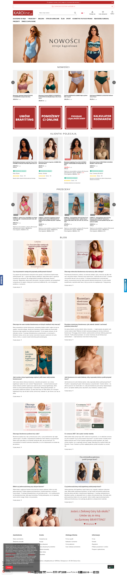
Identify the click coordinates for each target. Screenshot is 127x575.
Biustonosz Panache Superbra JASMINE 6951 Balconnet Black (50, 163)
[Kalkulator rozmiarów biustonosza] (102, 117)
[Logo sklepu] (23, 13)
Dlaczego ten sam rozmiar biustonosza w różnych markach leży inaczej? (36, 324)
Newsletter (42, 554)
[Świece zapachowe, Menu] (36, 21)
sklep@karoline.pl (49, 560)
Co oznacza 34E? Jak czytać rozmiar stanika (79, 433)
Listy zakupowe (43, 544)
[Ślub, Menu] (65, 18)
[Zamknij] (112, 2)
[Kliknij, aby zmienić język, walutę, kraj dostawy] (83, 12)
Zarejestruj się (43, 539)
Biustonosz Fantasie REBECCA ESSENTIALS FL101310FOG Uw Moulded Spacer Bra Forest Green (50, 97)
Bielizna (41, 18)
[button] (114, 43)
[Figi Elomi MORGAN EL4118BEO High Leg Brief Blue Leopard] (76, 82)
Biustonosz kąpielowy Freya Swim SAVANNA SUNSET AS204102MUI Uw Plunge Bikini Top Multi (75, 163)
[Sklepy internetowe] (111, 567)
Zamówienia (17, 535)
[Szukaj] (75, 13)
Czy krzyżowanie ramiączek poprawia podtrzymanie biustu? (32, 271)
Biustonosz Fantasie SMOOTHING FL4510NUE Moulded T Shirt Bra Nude (101, 163)
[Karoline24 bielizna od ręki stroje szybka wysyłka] (63, 43)
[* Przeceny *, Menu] (37, 18)
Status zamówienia (18, 539)
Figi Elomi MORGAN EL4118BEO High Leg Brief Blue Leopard (75, 96)
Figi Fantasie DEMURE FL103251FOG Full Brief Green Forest (101, 96)
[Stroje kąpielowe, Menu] (60, 18)
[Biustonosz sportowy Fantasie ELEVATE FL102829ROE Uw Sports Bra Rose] (25, 82)
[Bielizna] (50, 117)
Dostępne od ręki (19, 18)
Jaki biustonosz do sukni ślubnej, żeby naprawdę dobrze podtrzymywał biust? (88, 378)
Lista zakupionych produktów (47, 546)
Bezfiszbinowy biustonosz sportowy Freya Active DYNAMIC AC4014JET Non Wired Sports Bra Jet (25, 163)
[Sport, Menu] (71, 18)
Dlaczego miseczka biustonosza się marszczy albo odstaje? (84, 271)
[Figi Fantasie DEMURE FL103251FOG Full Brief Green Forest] (102, 82)
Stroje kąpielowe (52, 18)
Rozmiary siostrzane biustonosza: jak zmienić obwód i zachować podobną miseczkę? (86, 325)
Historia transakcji (44, 549)
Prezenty (16, 21)
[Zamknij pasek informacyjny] (112, 6)
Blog (63, 237)
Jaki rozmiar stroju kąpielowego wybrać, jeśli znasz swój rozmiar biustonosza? (34, 378)
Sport (68, 18)
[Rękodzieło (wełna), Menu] (109, 18)
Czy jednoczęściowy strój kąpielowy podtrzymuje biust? (83, 486)
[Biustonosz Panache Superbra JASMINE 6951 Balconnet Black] (51, 149)
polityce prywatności (11, 553)
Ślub (63, 18)
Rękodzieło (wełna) (101, 18)
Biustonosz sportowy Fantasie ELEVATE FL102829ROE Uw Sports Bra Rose (23, 96)
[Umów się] (24, 117)
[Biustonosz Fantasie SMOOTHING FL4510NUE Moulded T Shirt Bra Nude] (102, 149)
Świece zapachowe (29, 21)
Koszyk (41, 541)
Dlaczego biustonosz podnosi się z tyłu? (26, 433)
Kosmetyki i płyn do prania (82, 18)
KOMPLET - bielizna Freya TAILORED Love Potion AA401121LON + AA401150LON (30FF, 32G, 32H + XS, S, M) (25, 219)
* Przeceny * (32, 18)
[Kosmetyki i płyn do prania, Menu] (93, 18)
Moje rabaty (42, 552)
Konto (41, 535)
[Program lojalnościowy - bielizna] (76, 117)
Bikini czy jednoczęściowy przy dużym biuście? (28, 486)
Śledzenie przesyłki (18, 541)
